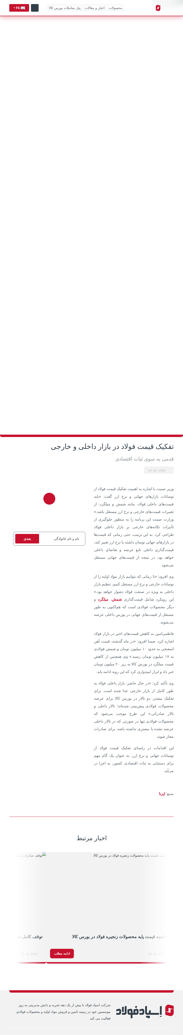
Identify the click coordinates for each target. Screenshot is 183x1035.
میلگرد (103, 599)
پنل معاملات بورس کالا (65, 8)
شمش (117, 599)
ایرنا (162, 794)
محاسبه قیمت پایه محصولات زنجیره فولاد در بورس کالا (121, 936)
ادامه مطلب (62, 953)
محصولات (115, 8)
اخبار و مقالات (95, 8)
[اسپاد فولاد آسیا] (144, 8)
